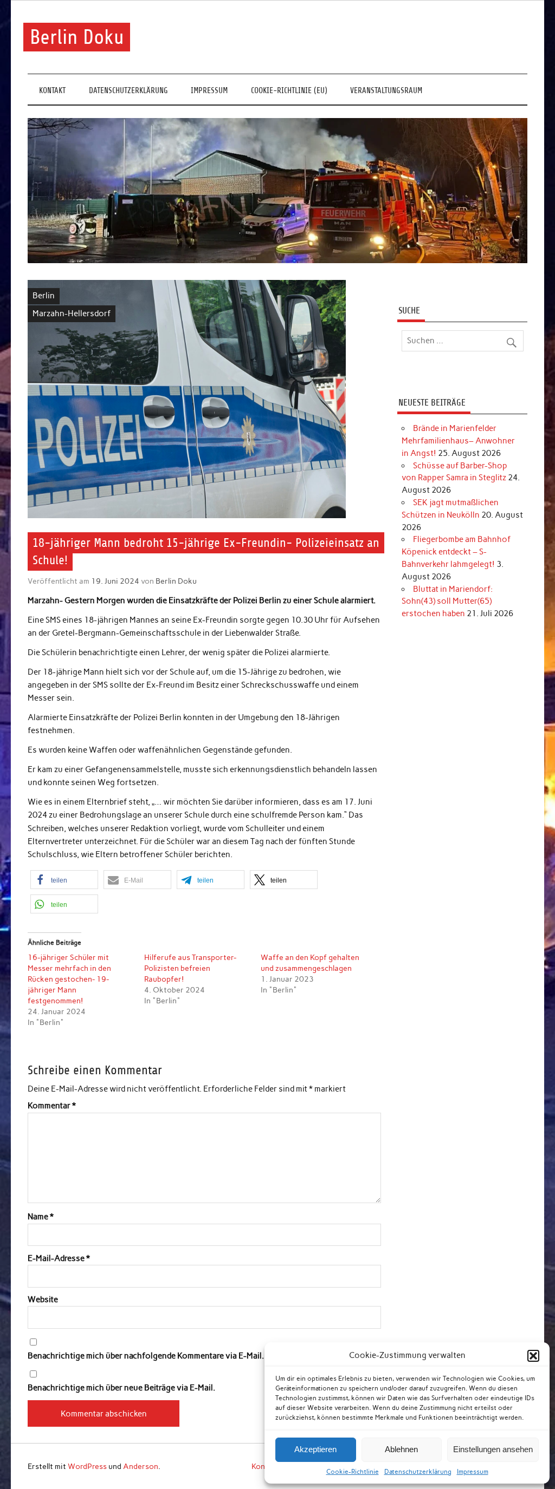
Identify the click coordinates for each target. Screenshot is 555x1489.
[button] (533, 1355)
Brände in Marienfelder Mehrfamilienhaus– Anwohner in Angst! (458, 440)
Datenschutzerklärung (417, 1471)
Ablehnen (401, 1449)
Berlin (44, 296)
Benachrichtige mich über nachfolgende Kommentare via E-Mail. (146, 1356)
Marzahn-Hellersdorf (72, 313)
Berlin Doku (77, 37)
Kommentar (52, 1106)
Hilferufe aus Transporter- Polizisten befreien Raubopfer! (190, 968)
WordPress (87, 1466)
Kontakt (52, 90)
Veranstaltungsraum (386, 90)
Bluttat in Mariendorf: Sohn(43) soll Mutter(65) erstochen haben (447, 601)
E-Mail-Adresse (59, 1259)
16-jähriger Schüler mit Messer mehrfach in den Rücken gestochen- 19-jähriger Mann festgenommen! (69, 979)
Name (41, 1217)
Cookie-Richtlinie (352, 1471)
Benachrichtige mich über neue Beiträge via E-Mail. (121, 1388)
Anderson (140, 1466)
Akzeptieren (315, 1449)
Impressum (472, 1471)
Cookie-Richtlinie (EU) (289, 90)
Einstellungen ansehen (493, 1449)
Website (43, 1300)
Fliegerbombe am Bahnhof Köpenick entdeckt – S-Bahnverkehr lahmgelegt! (456, 551)
